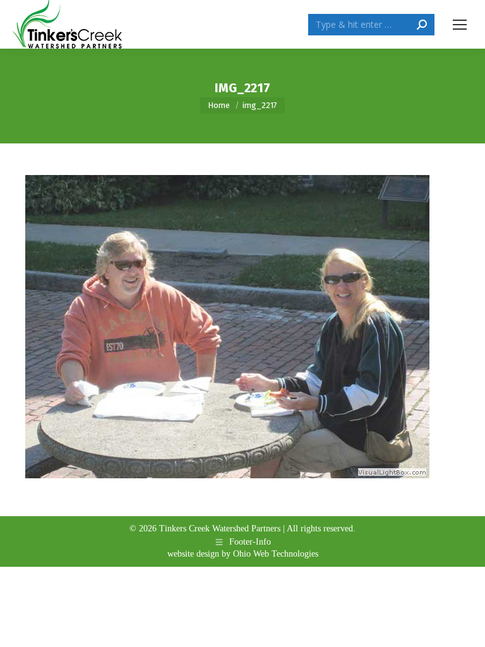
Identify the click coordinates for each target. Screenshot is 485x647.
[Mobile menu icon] (459, 24)
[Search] (422, 24)
